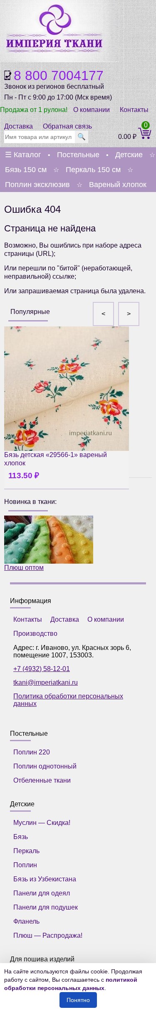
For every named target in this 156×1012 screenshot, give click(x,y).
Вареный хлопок (117, 184)
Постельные (78, 155)
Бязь (20, 836)
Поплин (25, 864)
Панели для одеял (41, 893)
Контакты (134, 109)
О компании (91, 109)
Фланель (26, 921)
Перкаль (26, 850)
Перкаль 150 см (93, 169)
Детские (129, 155)
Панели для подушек (45, 907)
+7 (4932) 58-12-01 (41, 668)
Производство (35, 633)
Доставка (18, 126)
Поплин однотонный (45, 766)
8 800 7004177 (59, 75)
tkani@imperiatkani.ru (45, 682)
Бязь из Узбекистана (44, 879)
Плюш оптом (24, 567)
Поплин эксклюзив (37, 184)
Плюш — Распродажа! (47, 935)
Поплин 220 (31, 752)
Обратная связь (67, 126)
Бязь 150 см (26, 169)
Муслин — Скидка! (41, 822)
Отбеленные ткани (42, 780)
